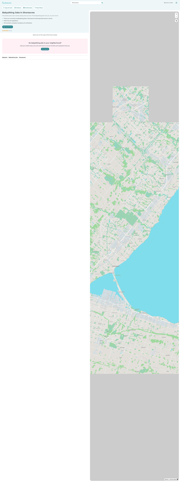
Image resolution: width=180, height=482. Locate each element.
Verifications (28, 7)
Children (18, 7)
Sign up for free (7, 27)
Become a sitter (168, 2)
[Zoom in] (176, 14)
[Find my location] (176, 20)
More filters (39, 7)
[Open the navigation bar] (176, 2)
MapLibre (166, 479)
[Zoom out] (176, 16)
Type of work (8, 7)
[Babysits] (6, 2)
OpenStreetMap (173, 479)
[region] (134, 246)
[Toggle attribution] (177, 479)
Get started (45, 49)
